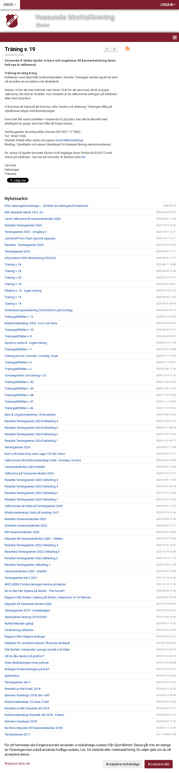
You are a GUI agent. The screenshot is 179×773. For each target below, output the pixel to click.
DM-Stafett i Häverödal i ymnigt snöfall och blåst (37, 649)
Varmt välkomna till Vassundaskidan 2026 (33, 219)
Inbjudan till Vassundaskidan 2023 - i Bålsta (34, 538)
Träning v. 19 (20, 49)
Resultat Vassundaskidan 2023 (25, 519)
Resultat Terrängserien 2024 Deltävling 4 (31, 421)
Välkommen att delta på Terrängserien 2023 (34, 506)
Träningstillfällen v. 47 (19, 401)
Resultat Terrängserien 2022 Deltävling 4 (31, 545)
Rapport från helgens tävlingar (25, 636)
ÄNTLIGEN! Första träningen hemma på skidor (35, 584)
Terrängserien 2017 (17, 734)
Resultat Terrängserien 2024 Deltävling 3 (31, 427)
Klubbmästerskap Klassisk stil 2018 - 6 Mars (34, 715)
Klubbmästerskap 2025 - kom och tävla (31, 323)
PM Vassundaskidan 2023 (22, 532)
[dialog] (89, 754)
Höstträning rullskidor (19, 630)
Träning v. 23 (13, 271)
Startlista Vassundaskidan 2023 (26, 525)
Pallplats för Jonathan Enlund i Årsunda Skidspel (37, 643)
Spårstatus (12, 675)
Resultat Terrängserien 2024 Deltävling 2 (31, 434)
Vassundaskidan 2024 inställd (25, 467)
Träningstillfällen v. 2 (18, 369)
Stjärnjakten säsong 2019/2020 (25, 617)
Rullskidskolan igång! (19, 623)
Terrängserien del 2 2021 (21, 578)
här (83, 157)
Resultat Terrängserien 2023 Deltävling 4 (31, 480)
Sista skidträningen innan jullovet (27, 662)
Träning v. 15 (13, 297)
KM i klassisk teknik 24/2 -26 (24, 212)
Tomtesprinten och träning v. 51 (25, 375)
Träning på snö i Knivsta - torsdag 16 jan (31, 356)
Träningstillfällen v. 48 (19, 395)
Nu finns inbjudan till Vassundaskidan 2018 (33, 728)
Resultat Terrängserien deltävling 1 (28, 564)
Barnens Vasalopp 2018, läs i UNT (27, 695)
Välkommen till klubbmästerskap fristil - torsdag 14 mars (43, 460)
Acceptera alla (158, 764)
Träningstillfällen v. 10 (19, 329)
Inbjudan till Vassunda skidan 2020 (28, 604)
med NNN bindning (69, 140)
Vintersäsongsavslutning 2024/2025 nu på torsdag (38, 310)
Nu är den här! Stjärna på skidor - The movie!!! (35, 591)
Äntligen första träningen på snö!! (27, 669)
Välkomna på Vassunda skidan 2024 (29, 473)
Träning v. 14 (13, 303)
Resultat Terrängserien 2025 (23, 225)
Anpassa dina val (17, 763)
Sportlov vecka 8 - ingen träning (26, 343)
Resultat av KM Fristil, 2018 (22, 688)
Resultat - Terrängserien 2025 (24, 245)
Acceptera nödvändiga (122, 764)
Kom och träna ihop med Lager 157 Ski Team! (35, 454)
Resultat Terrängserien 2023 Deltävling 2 (31, 493)
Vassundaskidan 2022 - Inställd (26, 571)
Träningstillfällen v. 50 (19, 382)
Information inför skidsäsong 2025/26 (30, 258)
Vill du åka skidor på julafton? (25, 656)
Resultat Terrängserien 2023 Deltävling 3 (31, 486)
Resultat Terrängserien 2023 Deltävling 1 (31, 499)
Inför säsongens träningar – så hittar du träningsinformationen (46, 205)
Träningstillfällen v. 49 (19, 388)
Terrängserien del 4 (17, 682)
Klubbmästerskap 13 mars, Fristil (27, 702)
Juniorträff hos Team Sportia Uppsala (30, 238)
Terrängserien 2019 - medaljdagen (27, 610)
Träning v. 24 (13, 264)
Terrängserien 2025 (17, 251)
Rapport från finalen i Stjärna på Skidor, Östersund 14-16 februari (48, 597)
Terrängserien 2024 (17, 447)
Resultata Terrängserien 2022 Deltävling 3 (32, 551)
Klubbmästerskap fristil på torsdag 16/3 (32, 512)
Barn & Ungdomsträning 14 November (30, 414)
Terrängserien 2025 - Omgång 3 (25, 232)
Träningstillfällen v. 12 (19, 316)
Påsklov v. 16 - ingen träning (23, 290)
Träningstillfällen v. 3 (18, 362)
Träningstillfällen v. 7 (18, 349)
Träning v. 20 (13, 277)
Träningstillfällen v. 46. (19, 408)
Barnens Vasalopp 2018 (21, 721)
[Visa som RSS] (128, 49)
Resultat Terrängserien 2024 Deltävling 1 (31, 440)
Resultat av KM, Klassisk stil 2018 (27, 708)
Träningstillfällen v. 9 (18, 336)
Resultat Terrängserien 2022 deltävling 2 (31, 558)
